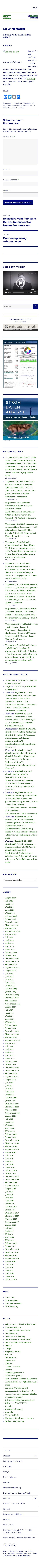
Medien (19, 105)
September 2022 (12, 1040)
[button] (20, 283)
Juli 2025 (9, 937)
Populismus (20, 108)
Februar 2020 (11, 1134)
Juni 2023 (9, 1013)
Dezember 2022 (12, 1031)
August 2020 (10, 1116)
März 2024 (10, 986)
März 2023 (10, 1022)
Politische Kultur (9, 108)
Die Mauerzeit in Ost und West (18, 1342)
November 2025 (12, 925)
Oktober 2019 (11, 1146)
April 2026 (9, 910)
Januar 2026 (10, 919)
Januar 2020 (10, 1137)
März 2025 (10, 949)
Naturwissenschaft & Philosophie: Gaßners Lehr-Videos (17, 1531)
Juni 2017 (9, 1231)
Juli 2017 (9, 1228)
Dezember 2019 (12, 1140)
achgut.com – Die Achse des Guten (20, 1324)
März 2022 (10, 1058)
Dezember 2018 (12, 1176)
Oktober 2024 (11, 964)
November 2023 (12, 998)
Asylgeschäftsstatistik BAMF (17, 1330)
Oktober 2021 (11, 1073)
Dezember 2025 (12, 922)
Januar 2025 (10, 955)
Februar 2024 (11, 989)
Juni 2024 (9, 976)
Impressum (10, 1361)
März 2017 (9, 1240)
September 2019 (12, 1149)
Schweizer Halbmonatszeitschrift (19, 1400)
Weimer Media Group (14, 1421)
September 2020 (12, 1113)
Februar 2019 (11, 1170)
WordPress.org (11, 1306)
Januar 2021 (10, 1101)
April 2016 (9, 1273)
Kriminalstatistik (12, 1367)
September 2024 (12, 967)
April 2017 (9, 1237)
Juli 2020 (9, 1119)
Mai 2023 (9, 1016)
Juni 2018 (9, 1195)
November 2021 (12, 1070)
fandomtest (10, 680)
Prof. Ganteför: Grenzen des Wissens (21, 1379)
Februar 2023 (11, 1025)
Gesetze (8, 1354)
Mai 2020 (9, 1125)
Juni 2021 (9, 1086)
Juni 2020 (9, 1122)
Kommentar (9, 137)
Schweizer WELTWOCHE (15, 1403)
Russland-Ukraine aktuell (14, 1504)
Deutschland (28, 103)
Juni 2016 (9, 1267)
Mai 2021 (9, 1089)
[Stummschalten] (31, 292)
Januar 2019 (10, 1173)
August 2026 (10, 898)
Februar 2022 (11, 1061)
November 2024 (12, 961)
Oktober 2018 (11, 1182)
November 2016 (12, 1252)
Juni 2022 (9, 1049)
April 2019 (9, 1164)
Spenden (9, 1406)
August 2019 (10, 1152)
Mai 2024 (9, 980)
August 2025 (10, 934)
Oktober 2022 (11, 1037)
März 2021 (9, 1095)
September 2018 (12, 1185)
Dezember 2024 (12, 958)
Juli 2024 (9, 973)
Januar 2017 (10, 1246)
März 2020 (10, 1131)
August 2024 (10, 970)
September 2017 (12, 1222)
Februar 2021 (11, 1098)
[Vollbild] (35, 292)
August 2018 (10, 1189)
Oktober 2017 (11, 1219)
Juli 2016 (9, 1264)
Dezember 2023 (12, 995)
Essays (8, 1348)
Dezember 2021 (12, 1067)
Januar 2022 (10, 1064)
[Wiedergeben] (6, 292)
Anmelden (9, 1297)
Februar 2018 (11, 1207)
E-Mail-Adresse (11, 180)
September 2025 (12, 931)
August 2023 (10, 1007)
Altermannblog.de (13, 1327)
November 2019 (12, 1143)
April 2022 (9, 1055)
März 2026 (10, 913)
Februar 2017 (11, 1243)
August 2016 (10, 1261)
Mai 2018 (9, 1198)
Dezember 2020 (12, 1104)
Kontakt (9, 1364)
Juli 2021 (9, 1083)
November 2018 (12, 1179)
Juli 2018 (9, 1192)
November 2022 (12, 1034)
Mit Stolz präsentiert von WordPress (17, 1556)
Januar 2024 (10, 992)
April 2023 (9, 1019)
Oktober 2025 (11, 928)
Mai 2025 (9, 943)
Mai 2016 (9, 1270)
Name (6, 169)
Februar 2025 (11, 952)
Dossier (8, 1345)
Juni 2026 (9, 904)
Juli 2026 (9, 901)
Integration (7, 105)
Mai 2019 (9, 1161)
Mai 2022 (9, 1052)
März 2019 (9, 1167)
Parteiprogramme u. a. (15, 1373)
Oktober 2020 (11, 1110)
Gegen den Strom (13, 1351)
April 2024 (9, 983)
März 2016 (9, 1276)
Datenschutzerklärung (15, 1336)
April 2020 (9, 1128)
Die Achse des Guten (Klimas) (18, 1339)
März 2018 (9, 1204)
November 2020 (12, 1107)
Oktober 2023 (11, 1001)
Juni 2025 (9, 940)
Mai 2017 (9, 1234)
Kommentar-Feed (13, 1303)
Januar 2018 (10, 1210)
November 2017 (12, 1216)
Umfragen (7, 1466)
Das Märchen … (12, 1333)
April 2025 (9, 946)
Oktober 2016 (11, 1255)
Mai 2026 (9, 907)
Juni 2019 (9, 1158)
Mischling (31, 78)
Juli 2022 (9, 1046)
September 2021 (12, 1076)
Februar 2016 (11, 1279)
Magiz (8, 686)
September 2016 (12, 1258)
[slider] (18, 292)
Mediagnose (7, 103)
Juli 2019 (9, 1155)
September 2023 (12, 1004)
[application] (20, 283)
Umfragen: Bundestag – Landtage (20, 1418)
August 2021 (10, 1079)
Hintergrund (10, 1358)
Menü (34, 8)
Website (7, 190)
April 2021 (9, 1092)
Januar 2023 (10, 1028)
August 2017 (10, 1225)
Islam (14, 105)
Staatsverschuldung (14, 1409)
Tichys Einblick (11, 1415)
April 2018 (9, 1201)
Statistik (9, 1412)
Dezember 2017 (12, 1213)
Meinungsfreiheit (29, 105)
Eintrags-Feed (11, 1300)
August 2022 (10, 1043)
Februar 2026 (11, 916)
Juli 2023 (9, 1010)
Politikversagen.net (13, 1376)
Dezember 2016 (12, 1249)
